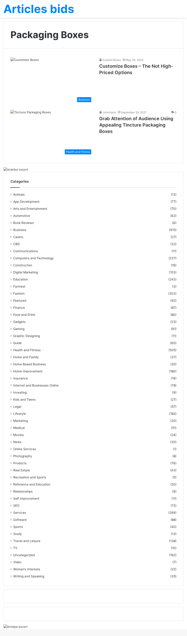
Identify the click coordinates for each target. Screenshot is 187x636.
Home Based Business (29, 364)
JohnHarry (109, 112)
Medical (19, 428)
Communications (25, 251)
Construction (22, 265)
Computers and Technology (33, 258)
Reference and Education (31, 484)
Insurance (20, 378)
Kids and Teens (24, 399)
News (17, 442)
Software (20, 520)
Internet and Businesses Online (36, 385)
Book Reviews (23, 223)
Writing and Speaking (28, 576)
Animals (19, 194)
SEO (16, 505)
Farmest (19, 286)
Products (19, 463)
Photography (22, 456)
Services (19, 512)
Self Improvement (26, 498)
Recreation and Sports (29, 477)
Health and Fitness (27, 350)
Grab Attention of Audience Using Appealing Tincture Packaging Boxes (136, 125)
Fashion (19, 293)
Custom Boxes (112, 60)
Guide (17, 343)
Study (17, 534)
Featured (19, 300)
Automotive (21, 216)
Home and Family (26, 357)
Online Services (24, 449)
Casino (18, 237)
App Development (26, 201)
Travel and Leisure (26, 541)
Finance (19, 307)
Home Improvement (27, 371)
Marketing (20, 421)
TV (15, 548)
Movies (18, 435)
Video (17, 562)
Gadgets (19, 322)
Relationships (23, 491)
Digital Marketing (25, 272)
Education (20, 279)
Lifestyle (19, 413)
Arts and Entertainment (30, 208)
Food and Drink (24, 315)
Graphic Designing (26, 336)
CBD (16, 244)
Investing (20, 392)
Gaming (18, 329)
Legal (17, 406)
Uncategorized (24, 555)
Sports (18, 527)
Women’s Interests (26, 569)
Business (19, 230)
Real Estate (21, 470)
